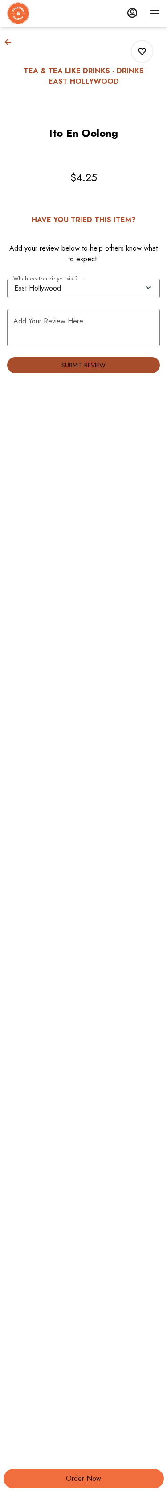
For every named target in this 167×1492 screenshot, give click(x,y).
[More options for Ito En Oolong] (142, 51)
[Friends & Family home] (47, 13)
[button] (10, 42)
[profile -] (132, 13)
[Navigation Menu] (154, 13)
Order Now (83, 1478)
